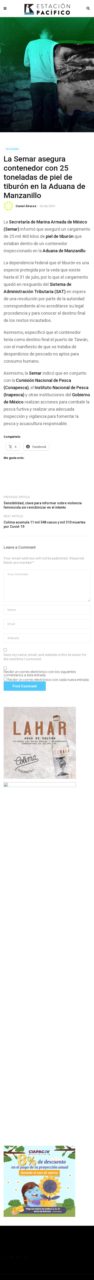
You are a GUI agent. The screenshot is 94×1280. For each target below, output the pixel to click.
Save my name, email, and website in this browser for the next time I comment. (45, 657)
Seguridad (12, 149)
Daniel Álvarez (26, 206)
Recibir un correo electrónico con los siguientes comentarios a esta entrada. (40, 673)
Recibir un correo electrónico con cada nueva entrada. (48, 679)
